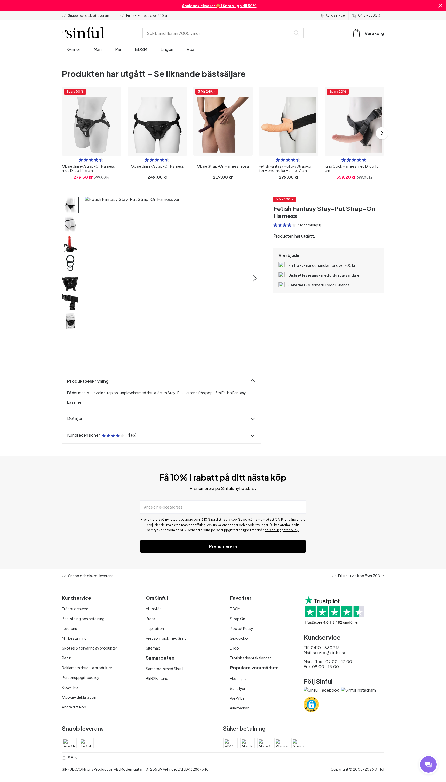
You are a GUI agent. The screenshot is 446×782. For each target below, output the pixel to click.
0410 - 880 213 (369, 15)
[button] (440, 6)
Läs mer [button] (74, 402)
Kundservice (335, 15)
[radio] (81, 160)
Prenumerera (223, 546)
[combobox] (217, 33)
